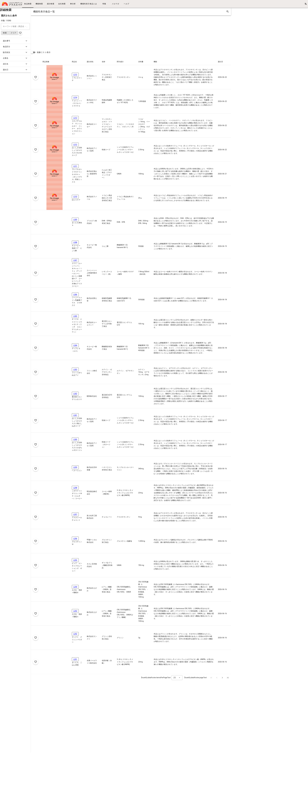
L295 (75, 560)
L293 (75, 611)
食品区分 (6, 47)
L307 (75, 260)
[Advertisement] (103, 32)
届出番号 (6, 41)
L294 (75, 587)
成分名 (5, 64)
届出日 (5, 70)
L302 (75, 394)
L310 (75, 197)
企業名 (5, 58)
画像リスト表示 (43, 52)
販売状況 (6, 52)
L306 (75, 294)
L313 (75, 118)
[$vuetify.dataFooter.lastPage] (228, 677)
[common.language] (305, 3)
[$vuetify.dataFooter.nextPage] (222, 677)
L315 (75, 75)
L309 (75, 219)
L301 (75, 415)
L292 (75, 634)
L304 (75, 345)
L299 (75, 467)
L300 (75, 439)
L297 (75, 514)
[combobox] (177, 677)
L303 (75, 369)
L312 (75, 145)
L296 (75, 538)
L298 (75, 488)
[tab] (27, 4)
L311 (75, 166)
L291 (75, 659)
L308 (75, 242)
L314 (75, 97)
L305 (75, 316)
